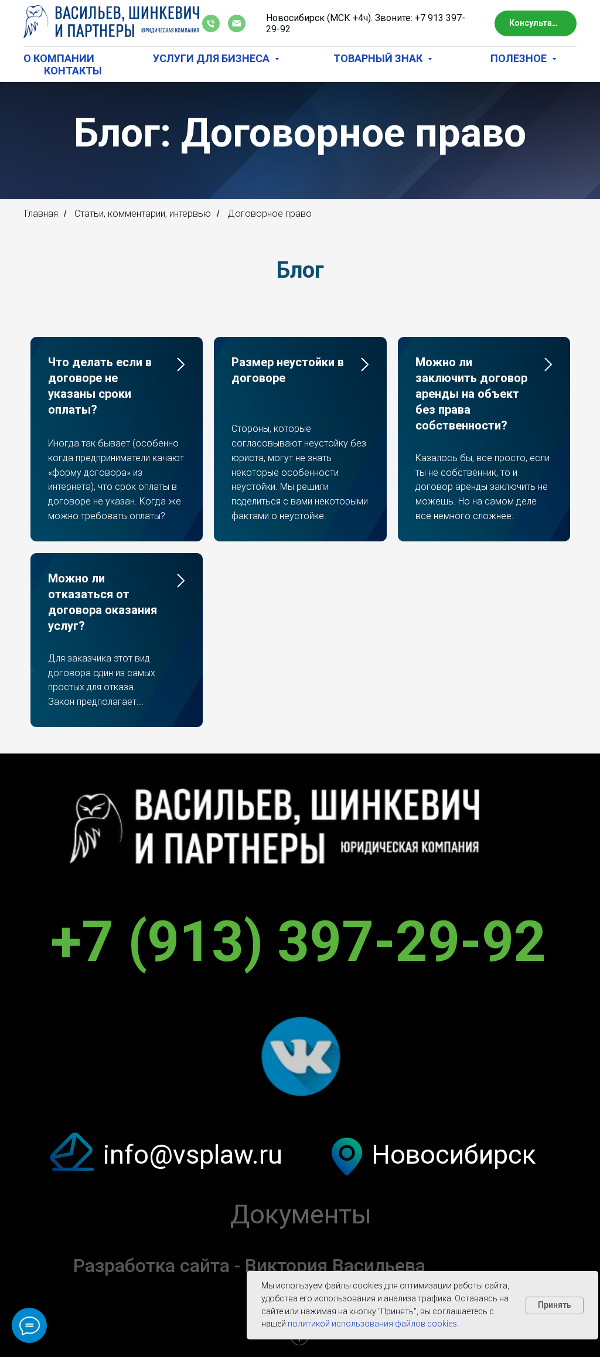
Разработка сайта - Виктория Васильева (249, 1340)
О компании (58, 58)
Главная (41, 288)
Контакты (73, 70)
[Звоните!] (211, 23)
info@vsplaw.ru (192, 1229)
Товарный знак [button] (379, 58)
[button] (536, 24)
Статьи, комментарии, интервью (142, 288)
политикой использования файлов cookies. (372, 1323)
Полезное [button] (519, 58)
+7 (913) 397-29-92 (298, 1016)
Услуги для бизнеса (212, 58)
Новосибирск (453, 1229)
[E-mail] (237, 23)
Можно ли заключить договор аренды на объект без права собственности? (471, 468)
